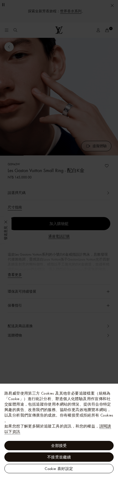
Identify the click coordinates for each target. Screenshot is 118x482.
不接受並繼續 (59, 457)
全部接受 (59, 445)
